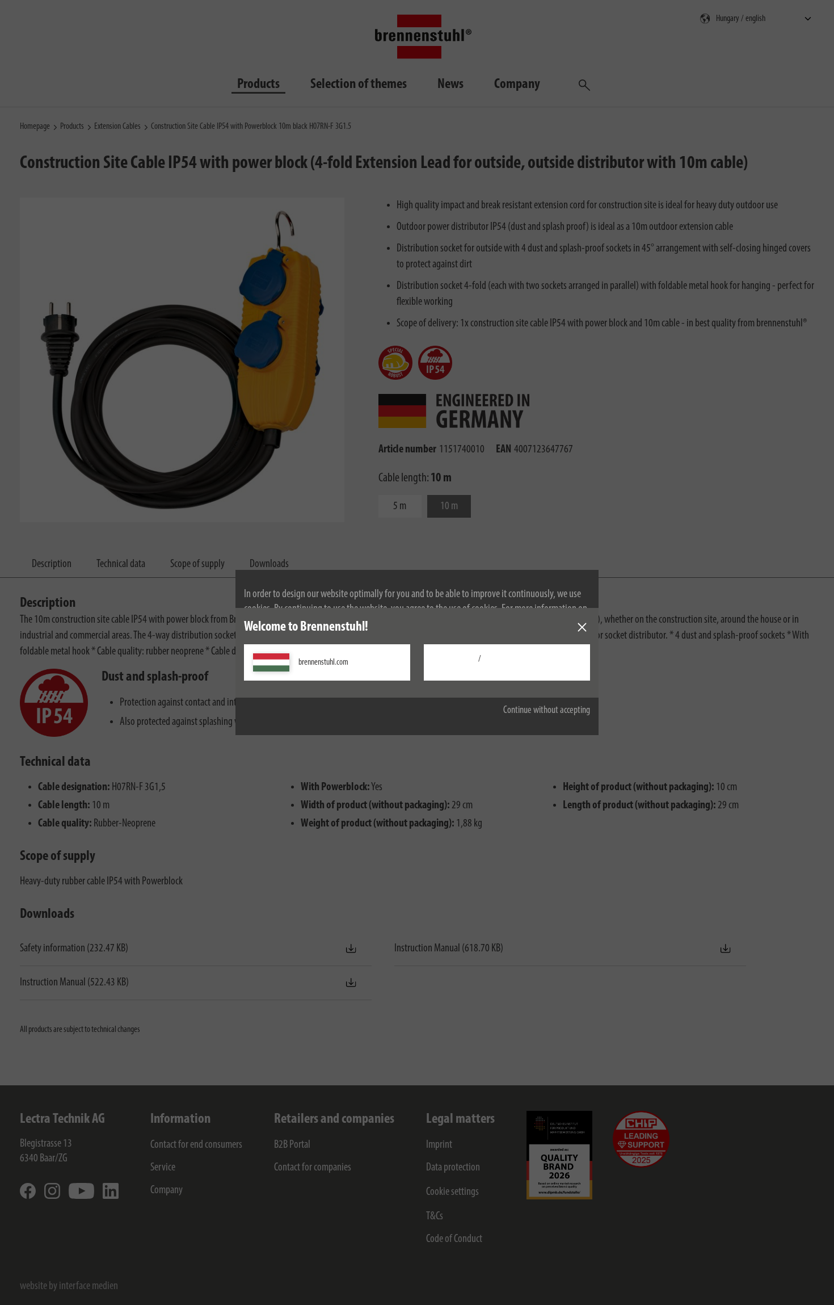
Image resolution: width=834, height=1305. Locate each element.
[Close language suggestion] (582, 627)
